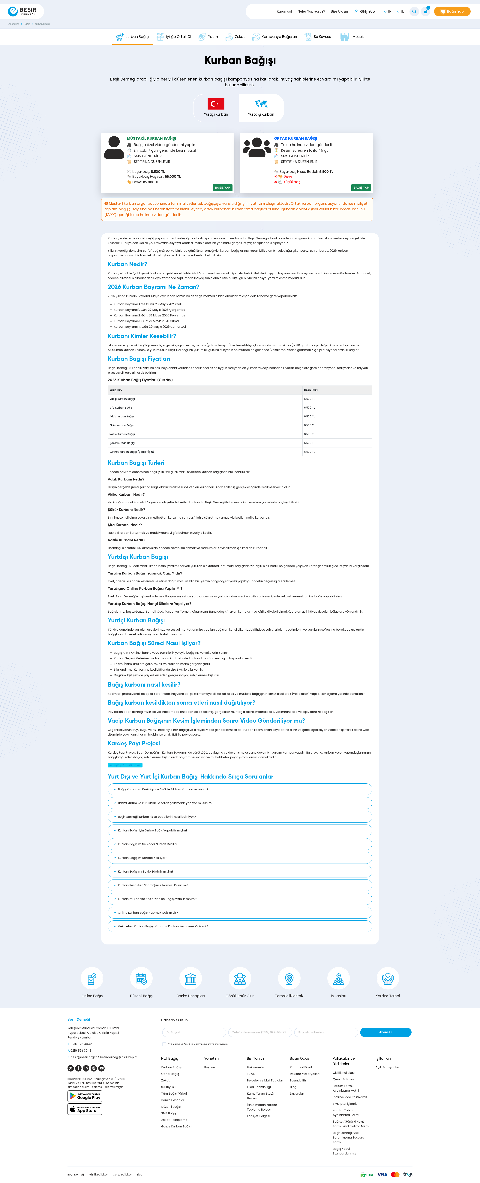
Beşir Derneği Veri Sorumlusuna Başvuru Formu (348, 1137)
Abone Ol (385, 1032)
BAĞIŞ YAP (222, 187)
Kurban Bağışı (42, 24)
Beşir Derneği (79, 1019)
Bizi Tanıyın (256, 1058)
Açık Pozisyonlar (387, 1067)
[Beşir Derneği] (22, 11)
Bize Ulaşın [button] (339, 11)
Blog (293, 1087)
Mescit (358, 36)
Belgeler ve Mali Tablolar (265, 1080)
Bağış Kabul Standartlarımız (344, 1151)
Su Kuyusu (322, 36)
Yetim (213, 36)
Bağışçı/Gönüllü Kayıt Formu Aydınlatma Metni (351, 1123)
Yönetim (211, 1058)
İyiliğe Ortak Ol (178, 36)
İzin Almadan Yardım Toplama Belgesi (262, 1107)
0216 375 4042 (81, 1044)
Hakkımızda (255, 1067)
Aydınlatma (174, 1043)
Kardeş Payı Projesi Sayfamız (125, 765)
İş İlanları (338, 996)
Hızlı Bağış (169, 1058)
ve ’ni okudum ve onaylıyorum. (198, 1043)
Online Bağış (92, 996)
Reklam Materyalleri (305, 1074)
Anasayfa (13, 24)
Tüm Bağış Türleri (174, 1093)
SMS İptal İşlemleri (346, 1104)
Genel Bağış (170, 1074)
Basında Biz (298, 1080)
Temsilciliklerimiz (289, 996)
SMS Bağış (168, 1113)
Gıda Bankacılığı (259, 1087)
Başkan (209, 1067)
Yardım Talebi (388, 996)
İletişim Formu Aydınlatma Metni (346, 1088)
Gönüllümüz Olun (240, 996)
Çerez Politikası (344, 1079)
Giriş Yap (367, 12)
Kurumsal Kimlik (301, 1067)
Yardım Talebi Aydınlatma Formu (346, 1112)
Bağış (27, 24)
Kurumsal (284, 11)
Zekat (240, 36)
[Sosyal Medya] (71, 1068)
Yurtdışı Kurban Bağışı (261, 117)
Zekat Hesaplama (174, 1120)
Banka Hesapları (191, 996)
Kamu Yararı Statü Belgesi (260, 1095)
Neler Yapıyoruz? (311, 11)
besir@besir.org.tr (83, 1057)
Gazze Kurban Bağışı (176, 1126)
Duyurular (297, 1093)
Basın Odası (300, 1058)
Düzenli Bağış (141, 996)
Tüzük (251, 1074)
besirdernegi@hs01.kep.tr (118, 1057)
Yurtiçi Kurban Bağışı (216, 117)
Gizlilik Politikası (344, 1073)
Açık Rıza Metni (192, 1043)
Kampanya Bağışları (279, 36)
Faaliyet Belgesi (258, 1116)
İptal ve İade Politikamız (350, 1097)
